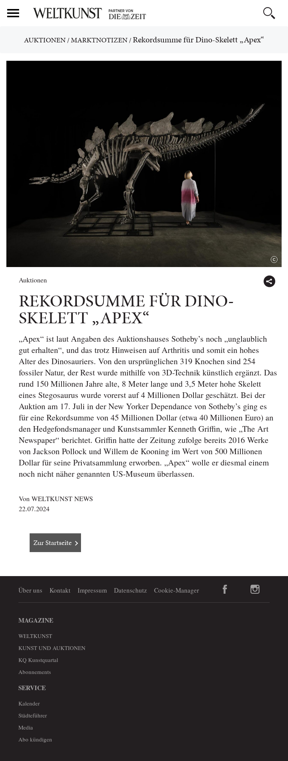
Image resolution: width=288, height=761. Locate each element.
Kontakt (60, 590)
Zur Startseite (52, 542)
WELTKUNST (35, 635)
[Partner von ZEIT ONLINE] (157, 14)
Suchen (269, 13)
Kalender (29, 703)
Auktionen (45, 40)
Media (25, 727)
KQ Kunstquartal (38, 659)
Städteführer (32, 715)
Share (269, 281)
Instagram (255, 589)
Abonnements (34, 671)
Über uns (30, 590)
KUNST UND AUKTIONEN (52, 647)
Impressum (92, 590)
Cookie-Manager (176, 590)
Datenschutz (130, 590)
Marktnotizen (99, 40)
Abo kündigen (35, 739)
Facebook (225, 589)
